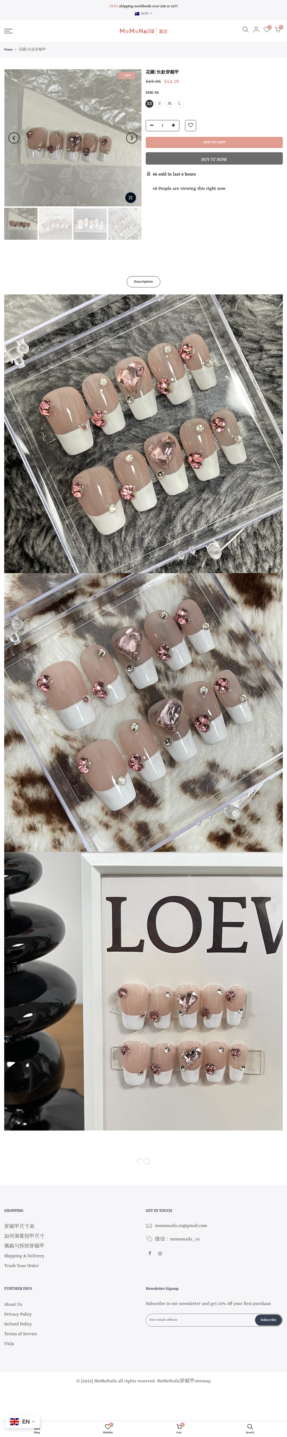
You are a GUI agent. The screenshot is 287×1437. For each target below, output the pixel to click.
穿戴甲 (187, 1381)
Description (143, 282)
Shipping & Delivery (24, 1256)
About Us (13, 1304)
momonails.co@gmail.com (181, 1225)
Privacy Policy (18, 1314)
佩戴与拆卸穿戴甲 (24, 1246)
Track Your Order (21, 1265)
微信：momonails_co (177, 1239)
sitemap (203, 1381)
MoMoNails (168, 1381)
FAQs (9, 1343)
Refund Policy (18, 1324)
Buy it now (214, 159)
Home (8, 50)
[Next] (131, 138)
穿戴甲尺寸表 (19, 1226)
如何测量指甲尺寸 (24, 1236)
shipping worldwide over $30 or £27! (143, 6)
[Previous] (14, 138)
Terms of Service (20, 1334)
